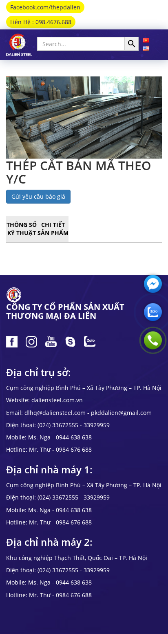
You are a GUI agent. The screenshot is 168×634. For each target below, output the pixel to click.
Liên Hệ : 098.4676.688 (40, 22)
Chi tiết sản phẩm (53, 229)
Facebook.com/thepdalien (45, 7)
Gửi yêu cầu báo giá (38, 196)
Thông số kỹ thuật (22, 229)
